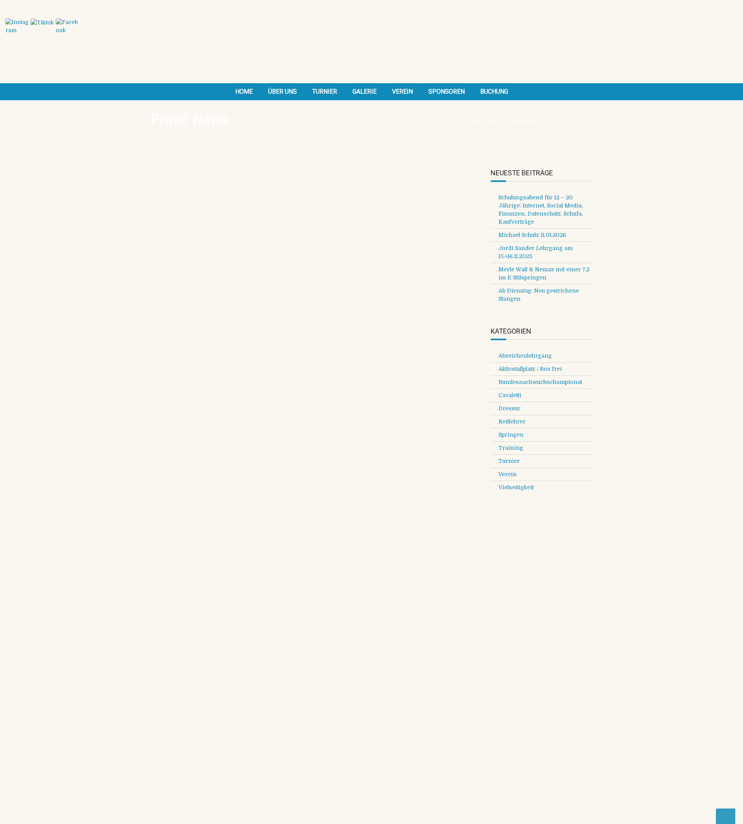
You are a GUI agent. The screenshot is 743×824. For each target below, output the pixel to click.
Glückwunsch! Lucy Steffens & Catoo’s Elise (373, 441)
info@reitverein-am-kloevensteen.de (200, 599)
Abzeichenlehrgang (525, 356)
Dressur (509, 408)
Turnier (324, 91)
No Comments (251, 229)
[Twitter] (180, 391)
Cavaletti (509, 395)
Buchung (494, 91)
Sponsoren (446, 91)
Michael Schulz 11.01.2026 (532, 235)
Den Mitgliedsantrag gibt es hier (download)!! (245, 707)
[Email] (237, 391)
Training (298, 229)
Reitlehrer (512, 421)
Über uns (282, 91)
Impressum (392, 633)
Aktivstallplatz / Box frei (530, 369)
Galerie (365, 91)
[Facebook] (160, 391)
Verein (402, 91)
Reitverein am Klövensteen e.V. (510, 120)
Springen (511, 435)
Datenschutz (394, 641)
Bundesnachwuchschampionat (540, 382)
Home (244, 91)
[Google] (199, 391)
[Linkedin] (218, 391)
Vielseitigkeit (516, 487)
